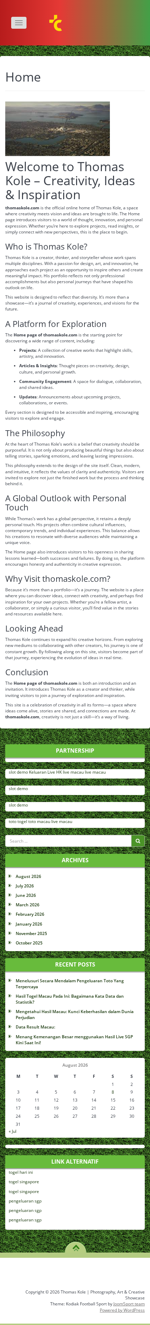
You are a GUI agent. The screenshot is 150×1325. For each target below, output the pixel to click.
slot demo (18, 772)
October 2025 (29, 943)
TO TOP (76, 1246)
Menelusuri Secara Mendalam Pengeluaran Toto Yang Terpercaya (70, 984)
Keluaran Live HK (45, 772)
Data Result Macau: (35, 1027)
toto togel (18, 821)
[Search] (138, 841)
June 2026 (26, 895)
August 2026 (28, 876)
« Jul (12, 1131)
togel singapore (24, 1182)
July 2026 (25, 886)
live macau (73, 772)
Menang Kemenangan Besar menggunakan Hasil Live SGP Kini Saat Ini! (74, 1040)
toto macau (39, 821)
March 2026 (27, 905)
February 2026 (30, 914)
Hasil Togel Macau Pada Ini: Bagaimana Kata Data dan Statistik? (70, 999)
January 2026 (29, 924)
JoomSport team (129, 1304)
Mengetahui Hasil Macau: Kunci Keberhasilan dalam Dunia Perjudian (75, 1014)
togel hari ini (21, 1172)
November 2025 (31, 933)
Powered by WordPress (122, 1310)
